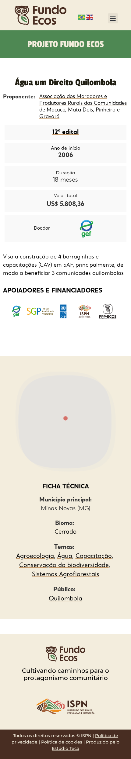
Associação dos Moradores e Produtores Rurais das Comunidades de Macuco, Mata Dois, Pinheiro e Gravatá (83, 106)
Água (64, 556)
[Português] (82, 17)
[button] (113, 18)
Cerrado (65, 532)
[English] (90, 17)
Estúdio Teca (65, 748)
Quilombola (65, 599)
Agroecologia (35, 556)
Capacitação (94, 556)
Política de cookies (61, 742)
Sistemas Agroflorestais (65, 575)
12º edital (65, 132)
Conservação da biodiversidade (64, 565)
